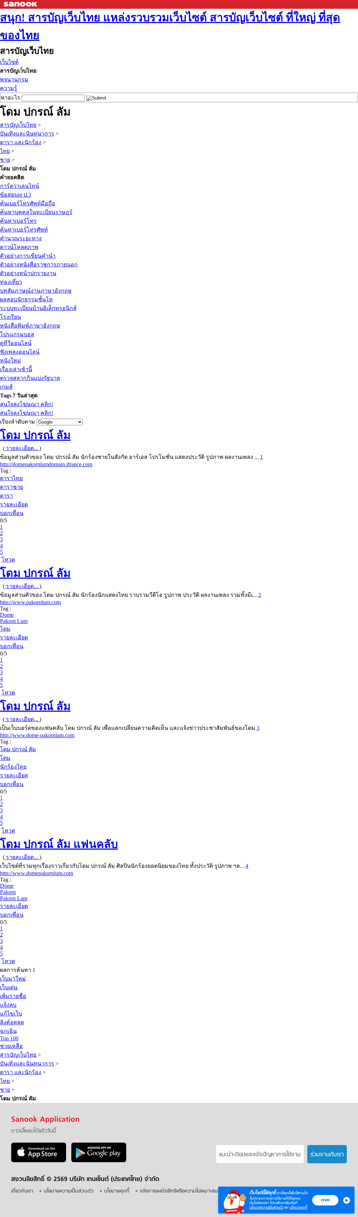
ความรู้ (8, 88)
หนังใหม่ (10, 361)
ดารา (6, 496)
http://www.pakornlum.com (30, 602)
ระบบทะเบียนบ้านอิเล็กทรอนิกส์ (38, 308)
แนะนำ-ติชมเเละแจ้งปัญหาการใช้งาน (260, 1154)
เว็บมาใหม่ (13, 979)
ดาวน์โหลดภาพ (19, 247)
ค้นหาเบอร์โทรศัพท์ (24, 230)
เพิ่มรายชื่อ (13, 996)
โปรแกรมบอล (17, 334)
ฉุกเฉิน (8, 1031)
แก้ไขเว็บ (11, 1014)
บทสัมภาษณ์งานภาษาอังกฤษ (36, 291)
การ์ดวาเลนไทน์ (19, 186)
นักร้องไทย (13, 767)
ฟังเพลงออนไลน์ (20, 352)
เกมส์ (6, 387)
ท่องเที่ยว (11, 282)
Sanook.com (20, 4)
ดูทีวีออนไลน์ (15, 343)
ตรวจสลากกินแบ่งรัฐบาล (30, 378)
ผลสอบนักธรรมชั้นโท (26, 299)
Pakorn (8, 892)
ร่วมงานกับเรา (327, 1154)
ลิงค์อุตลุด (12, 1022)
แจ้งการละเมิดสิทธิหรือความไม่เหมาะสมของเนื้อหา (189, 1191)
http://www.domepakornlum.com (36, 873)
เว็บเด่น (8, 987)
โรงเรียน (10, 317)
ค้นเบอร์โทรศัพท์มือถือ (27, 203)
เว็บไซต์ (9, 62)
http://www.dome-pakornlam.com (37, 735)
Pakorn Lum (14, 621)
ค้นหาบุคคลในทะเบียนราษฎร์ (36, 212)
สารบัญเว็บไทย (18, 125)
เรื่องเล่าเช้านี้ (16, 369)
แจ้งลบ (8, 1005)
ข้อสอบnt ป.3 (15, 195)
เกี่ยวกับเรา (22, 1191)
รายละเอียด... (22, 448)
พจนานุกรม (14, 79)
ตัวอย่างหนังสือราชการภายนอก (39, 264)
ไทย (5, 151)
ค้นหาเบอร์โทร (18, 221)
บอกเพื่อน (11, 513)
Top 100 (9, 1038)
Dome (7, 615)
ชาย (5, 160)
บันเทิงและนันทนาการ (27, 134)
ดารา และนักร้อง (20, 142)
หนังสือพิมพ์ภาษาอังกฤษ (30, 326)
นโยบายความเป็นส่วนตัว (266, 1207)
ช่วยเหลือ (11, 1046)
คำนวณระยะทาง (21, 238)
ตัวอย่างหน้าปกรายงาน (28, 273)
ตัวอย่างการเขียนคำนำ (28, 256)
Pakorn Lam (13, 898)
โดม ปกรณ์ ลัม (35, 435)
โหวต (8, 560)
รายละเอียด (14, 504)
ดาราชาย (11, 487)
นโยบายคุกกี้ (298, 1207)
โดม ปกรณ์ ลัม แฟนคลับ (59, 844)
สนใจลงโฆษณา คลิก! (26, 404)
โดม (5, 629)
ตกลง (325, 1200)
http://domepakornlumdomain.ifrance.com (46, 464)
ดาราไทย (11, 478)
